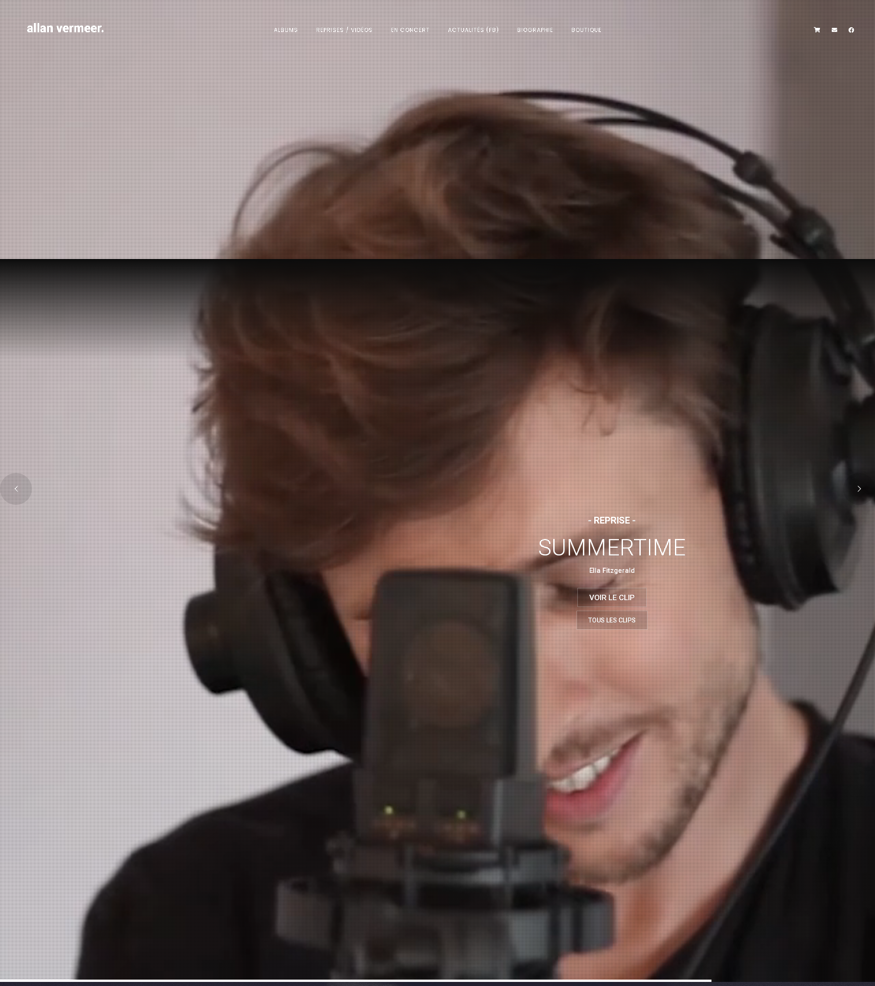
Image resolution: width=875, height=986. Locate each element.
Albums (286, 30)
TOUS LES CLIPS (612, 620)
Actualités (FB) (473, 30)
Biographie (535, 30)
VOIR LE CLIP (612, 597)
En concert (410, 30)
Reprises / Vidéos (344, 30)
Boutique (586, 30)
